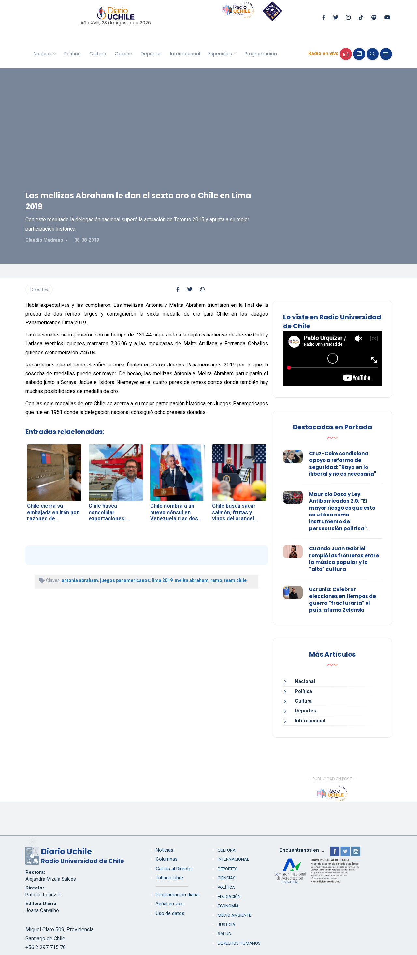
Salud (224, 933)
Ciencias (227, 877)
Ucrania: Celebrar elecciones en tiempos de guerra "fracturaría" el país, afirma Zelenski (342, 599)
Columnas (167, 859)
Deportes (151, 54)
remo (216, 580)
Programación (261, 54)
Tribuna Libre (169, 878)
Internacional (185, 54)
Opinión (123, 54)
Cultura (97, 54)
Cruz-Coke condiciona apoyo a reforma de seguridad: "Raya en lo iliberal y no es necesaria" (342, 463)
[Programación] (359, 54)
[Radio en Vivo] (346, 54)
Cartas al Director (174, 869)
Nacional (305, 681)
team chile (235, 580)
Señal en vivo (170, 904)
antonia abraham (80, 580)
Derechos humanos (239, 943)
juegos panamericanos (125, 580)
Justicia (226, 924)
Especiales (220, 54)
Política (72, 54)
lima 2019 (162, 580)
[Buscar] (373, 54)
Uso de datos (170, 913)
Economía (228, 905)
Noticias (42, 54)
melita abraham (191, 580)
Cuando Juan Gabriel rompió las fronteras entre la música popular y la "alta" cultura (344, 559)
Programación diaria (177, 895)
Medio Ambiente (234, 915)
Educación (229, 896)
